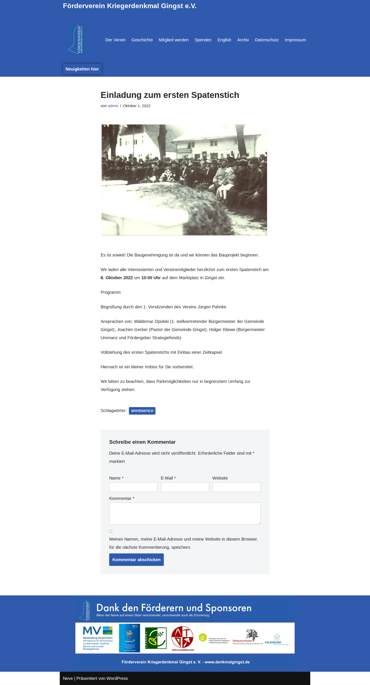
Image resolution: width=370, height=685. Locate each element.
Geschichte (142, 39)
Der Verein (115, 39)
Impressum (295, 39)
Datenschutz (267, 39)
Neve (68, 678)
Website (220, 478)
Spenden (203, 39)
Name (116, 478)
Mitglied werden (174, 39)
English (224, 39)
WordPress (117, 678)
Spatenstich (142, 411)
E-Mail (168, 478)
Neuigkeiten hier (82, 69)
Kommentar (121, 498)
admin (113, 106)
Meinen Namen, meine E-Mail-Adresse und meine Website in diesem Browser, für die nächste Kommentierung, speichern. (183, 543)
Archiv (243, 39)
